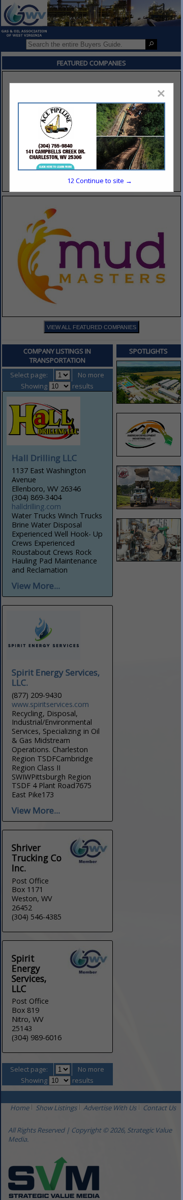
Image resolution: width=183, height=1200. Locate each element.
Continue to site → (99, 180)
